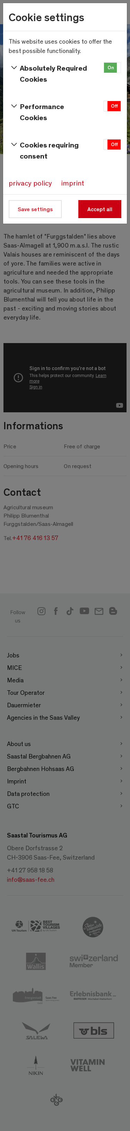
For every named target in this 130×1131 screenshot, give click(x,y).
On (110, 67)
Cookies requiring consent (49, 150)
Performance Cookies (42, 111)
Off (114, 105)
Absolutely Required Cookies (53, 73)
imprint (72, 183)
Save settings (35, 209)
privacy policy (30, 183)
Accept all (99, 209)
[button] (112, 67)
